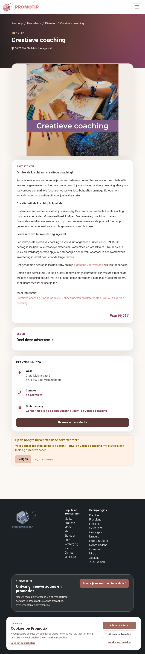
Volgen (23, 459)
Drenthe (94, 515)
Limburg (94, 536)
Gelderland (96, 528)
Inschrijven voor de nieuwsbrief (104, 583)
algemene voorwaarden (88, 265)
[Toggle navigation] (137, 6)
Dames (69, 552)
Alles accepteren (119, 625)
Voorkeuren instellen (119, 642)
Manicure (70, 557)
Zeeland (94, 557)
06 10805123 (34, 395)
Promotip (17, 23)
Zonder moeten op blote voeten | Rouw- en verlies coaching (66, 410)
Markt (68, 518)
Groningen (95, 532)
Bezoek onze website (72, 422)
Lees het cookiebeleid (23, 643)
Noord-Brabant (98, 540)
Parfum (69, 548)
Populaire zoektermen (72, 511)
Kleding (69, 531)
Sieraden (70, 535)
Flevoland (95, 519)
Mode (68, 527)
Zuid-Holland (97, 562)
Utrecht (93, 553)
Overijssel (95, 549)
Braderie (70, 523)
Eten (67, 540)
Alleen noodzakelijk (119, 634)
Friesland (94, 523)
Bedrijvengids (98, 510)
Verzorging (71, 544)
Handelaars (34, 23)
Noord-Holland (98, 545)
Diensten (50, 23)
